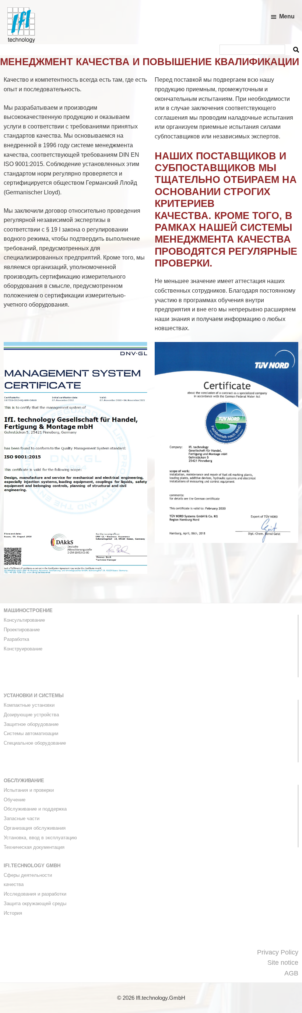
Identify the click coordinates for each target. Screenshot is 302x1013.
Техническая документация (34, 847)
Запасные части (21, 818)
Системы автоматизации (31, 733)
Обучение (14, 799)
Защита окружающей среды (35, 903)
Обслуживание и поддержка (35, 809)
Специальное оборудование (35, 743)
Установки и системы (34, 695)
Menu (287, 16)
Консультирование (24, 620)
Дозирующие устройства (31, 714)
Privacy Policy (277, 952)
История (13, 913)
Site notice (282, 962)
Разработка (16, 639)
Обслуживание (24, 780)
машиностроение (28, 610)
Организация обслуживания (35, 828)
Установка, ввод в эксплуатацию (40, 837)
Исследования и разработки (35, 894)
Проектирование (22, 629)
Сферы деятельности (28, 875)
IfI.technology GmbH (32, 865)
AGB (291, 973)
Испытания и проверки (29, 790)
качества (14, 884)
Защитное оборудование (31, 724)
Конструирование (23, 649)
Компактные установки (29, 705)
